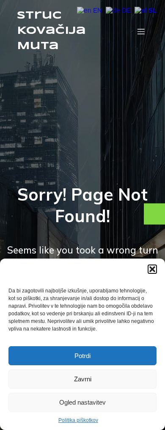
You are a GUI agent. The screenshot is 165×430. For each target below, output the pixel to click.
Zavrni (82, 379)
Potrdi (82, 355)
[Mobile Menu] (141, 31)
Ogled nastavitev (82, 402)
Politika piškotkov (78, 420)
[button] (152, 269)
